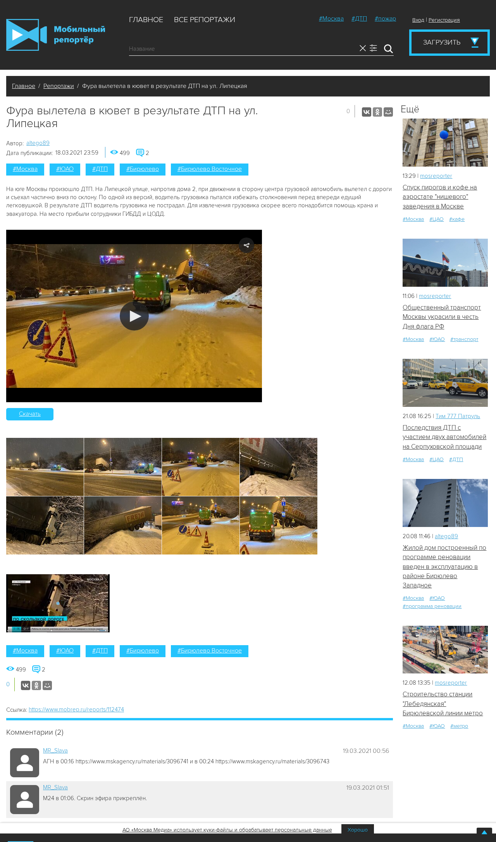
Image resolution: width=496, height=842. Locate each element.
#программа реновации (432, 606)
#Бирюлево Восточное (209, 169)
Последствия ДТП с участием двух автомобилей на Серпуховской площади (444, 437)
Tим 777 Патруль (458, 416)
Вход (418, 20)
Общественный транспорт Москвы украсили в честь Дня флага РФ (442, 317)
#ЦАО (436, 219)
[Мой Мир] (388, 112)
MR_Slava (55, 750)
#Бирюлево (142, 169)
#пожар (385, 18)
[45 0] (445, 503)
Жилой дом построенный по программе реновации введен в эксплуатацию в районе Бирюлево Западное (444, 566)
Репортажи (58, 86)
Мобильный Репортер (55, 35)
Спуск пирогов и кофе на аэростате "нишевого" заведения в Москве (440, 196)
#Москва (331, 18)
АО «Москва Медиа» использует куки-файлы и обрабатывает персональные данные (227, 830)
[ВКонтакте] (366, 112)
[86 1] (445, 649)
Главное (146, 19)
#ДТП (359, 18)
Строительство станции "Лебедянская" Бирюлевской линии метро (443, 703)
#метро (459, 726)
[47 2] (445, 382)
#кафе (457, 219)
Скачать (30, 413)
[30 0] (445, 142)
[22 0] (445, 262)
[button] (134, 316)
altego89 (38, 142)
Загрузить (441, 42)
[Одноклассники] (377, 112)
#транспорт (464, 339)
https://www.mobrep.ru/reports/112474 (76, 709)
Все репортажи (204, 19)
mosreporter (436, 175)
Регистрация (444, 20)
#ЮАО (65, 169)
